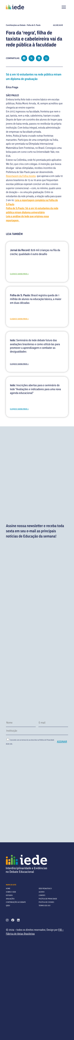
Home (8, 888)
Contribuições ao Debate (16, 902)
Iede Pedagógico (45, 888)
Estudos (9, 895)
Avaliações (10, 899)
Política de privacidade (48, 899)
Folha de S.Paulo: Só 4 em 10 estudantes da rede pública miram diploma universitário (32, 210)
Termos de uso (44, 905)
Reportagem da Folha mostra (21, 176)
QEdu (8, 905)
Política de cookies (46, 902)
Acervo (42, 892)
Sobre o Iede (11, 892)
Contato (42, 895)
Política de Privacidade (46, 740)
